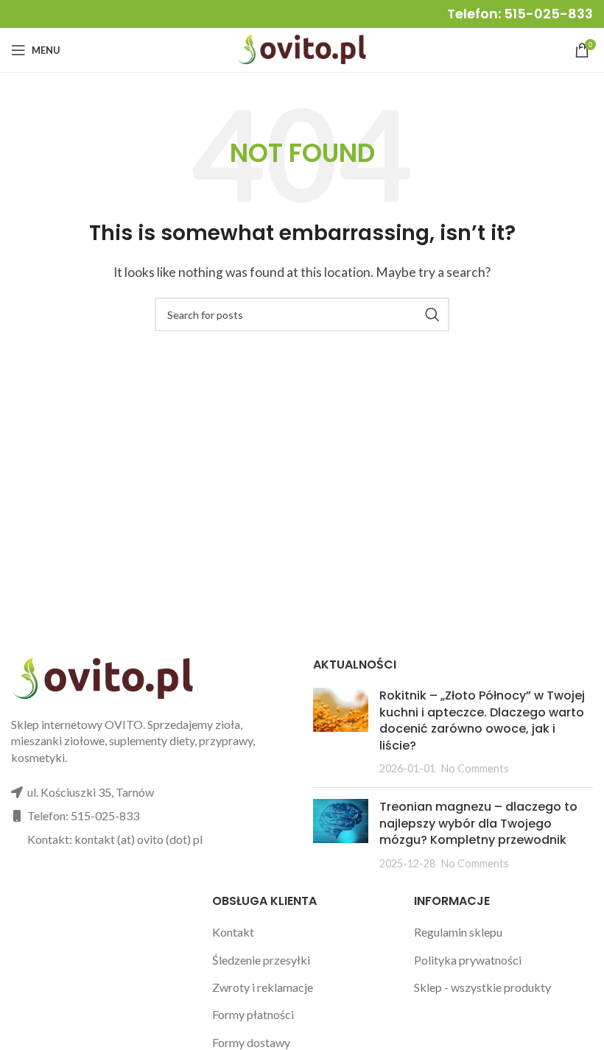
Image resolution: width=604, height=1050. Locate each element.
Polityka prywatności (468, 960)
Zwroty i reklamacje (262, 987)
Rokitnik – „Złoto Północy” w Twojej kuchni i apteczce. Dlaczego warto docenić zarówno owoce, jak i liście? (482, 720)
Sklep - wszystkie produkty (482, 987)
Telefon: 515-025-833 (520, 13)
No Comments (475, 768)
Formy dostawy (251, 1042)
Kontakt (233, 932)
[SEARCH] (432, 314)
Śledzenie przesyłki (261, 960)
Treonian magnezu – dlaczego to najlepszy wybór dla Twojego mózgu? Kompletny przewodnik (478, 823)
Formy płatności (253, 1014)
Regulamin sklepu (458, 932)
